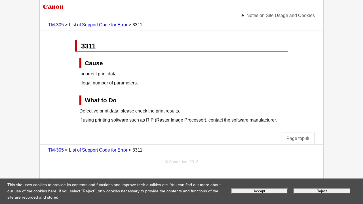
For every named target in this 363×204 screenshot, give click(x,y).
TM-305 (56, 24)
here (52, 191)
